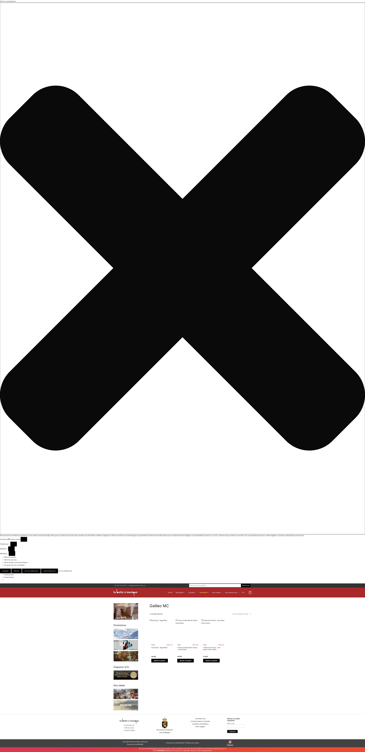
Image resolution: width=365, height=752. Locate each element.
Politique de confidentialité (175, 743)
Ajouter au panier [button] (159, 661)
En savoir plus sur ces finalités (14, 565)
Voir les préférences (31, 571)
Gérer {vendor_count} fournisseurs (16, 562)
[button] (182, 268)
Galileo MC (169, 645)
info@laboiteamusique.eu (137, 585)
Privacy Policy (9, 577)
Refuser (16, 571)
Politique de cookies (192, 743)
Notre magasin (200, 726)
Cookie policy (8, 575)
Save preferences (50, 571)
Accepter (5, 571)
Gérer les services (10, 560)
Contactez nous (200, 718)
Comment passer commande (200, 721)
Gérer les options (10, 557)
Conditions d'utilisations (200, 724)
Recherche (245, 585)
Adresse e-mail (230, 723)
